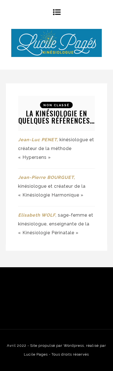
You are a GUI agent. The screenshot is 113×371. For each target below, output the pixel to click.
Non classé (56, 105)
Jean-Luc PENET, (39, 139)
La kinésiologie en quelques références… (56, 117)
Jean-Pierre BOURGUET (46, 177)
